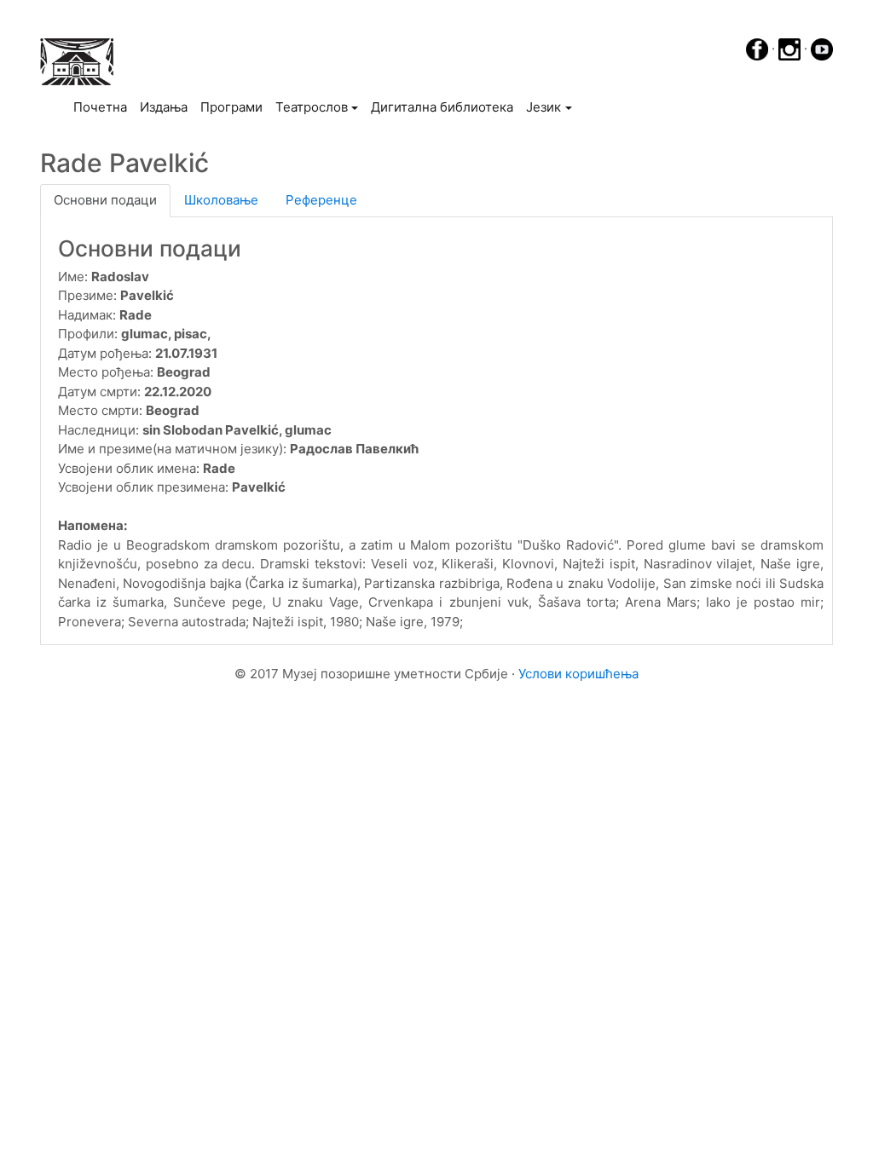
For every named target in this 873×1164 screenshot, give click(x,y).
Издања (164, 107)
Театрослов (311, 107)
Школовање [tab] (221, 200)
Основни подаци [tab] (105, 200)
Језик (543, 107)
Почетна (103, 106)
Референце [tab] (321, 200)
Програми (231, 107)
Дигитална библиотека (442, 107)
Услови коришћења (578, 674)
